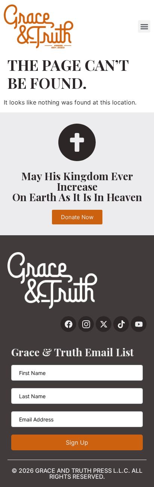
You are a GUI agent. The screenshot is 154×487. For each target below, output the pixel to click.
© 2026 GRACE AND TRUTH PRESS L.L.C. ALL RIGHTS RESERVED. (77, 473)
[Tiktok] (121, 324)
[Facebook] (68, 324)
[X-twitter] (103, 324)
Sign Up (77, 442)
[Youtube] (139, 324)
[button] (144, 26)
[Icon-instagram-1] (86, 324)
